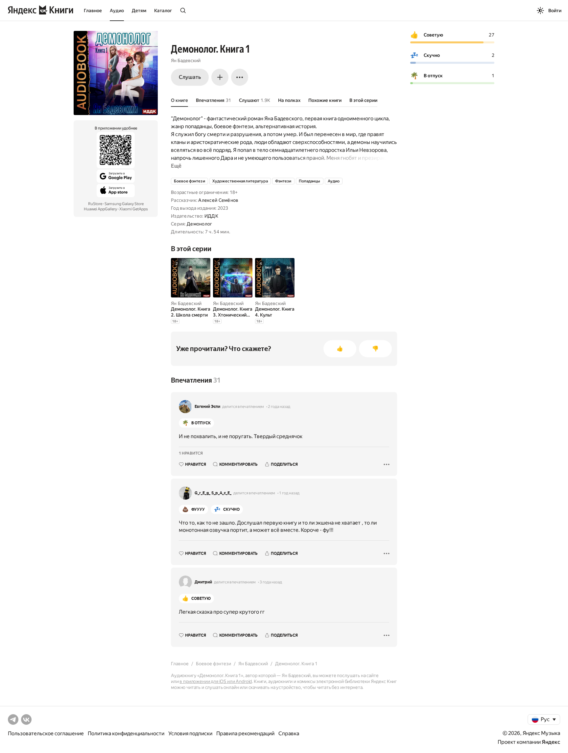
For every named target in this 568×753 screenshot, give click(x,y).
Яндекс (551, 742)
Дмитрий (203, 582)
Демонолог (199, 223)
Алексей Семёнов (218, 200)
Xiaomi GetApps (133, 209)
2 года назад (279, 406)
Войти (554, 10)
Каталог (163, 10)
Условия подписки (190, 733)
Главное (93, 10)
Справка (288, 733)
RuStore (95, 203)
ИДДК (211, 216)
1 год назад (289, 493)
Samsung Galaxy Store (124, 203)
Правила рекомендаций (245, 733)
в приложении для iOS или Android (215, 681)
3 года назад (271, 582)
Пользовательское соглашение (46, 733)
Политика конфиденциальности (126, 733)
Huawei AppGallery (100, 209)
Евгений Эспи (207, 406)
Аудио (117, 10)
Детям (139, 10)
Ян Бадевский (186, 60)
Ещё (176, 166)
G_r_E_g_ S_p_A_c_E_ (213, 493)
